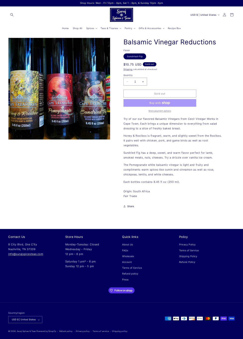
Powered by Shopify (46, 331)
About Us (127, 244)
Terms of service (101, 331)
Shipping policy (119, 331)
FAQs (125, 250)
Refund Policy (187, 262)
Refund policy (130, 273)
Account (127, 262)
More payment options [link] (160, 111)
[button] (12, 14)
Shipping (128, 69)
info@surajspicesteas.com (25, 254)
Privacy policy (83, 331)
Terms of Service (132, 268)
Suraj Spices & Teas (26, 331)
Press (125, 279)
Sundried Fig (136, 57)
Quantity (128, 75)
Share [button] (130, 206)
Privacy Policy (187, 244)
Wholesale (128, 256)
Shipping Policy (188, 256)
